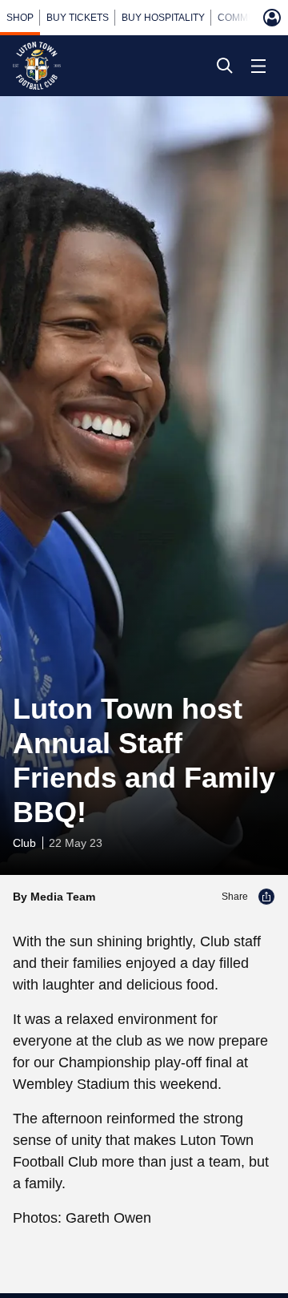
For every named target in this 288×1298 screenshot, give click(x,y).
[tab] (20, 17)
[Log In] (272, 17)
